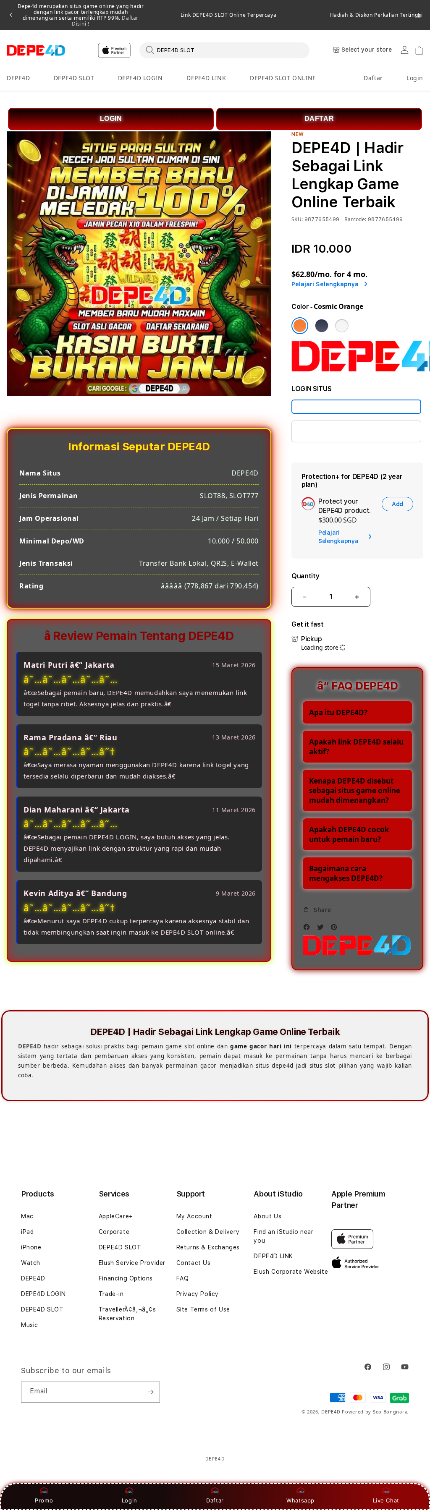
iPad (27, 1231)
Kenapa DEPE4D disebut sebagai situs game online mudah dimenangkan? (354, 790)
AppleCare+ (116, 1216)
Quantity (305, 576)
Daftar (215, 1500)
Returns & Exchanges (208, 1247)
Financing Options (126, 1278)
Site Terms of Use (203, 1309)
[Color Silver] (342, 325)
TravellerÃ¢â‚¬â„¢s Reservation (127, 1314)
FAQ (182, 1278)
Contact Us (193, 1262)
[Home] (36, 50)
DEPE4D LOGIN (140, 78)
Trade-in (111, 1294)
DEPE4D (18, 78)
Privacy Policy (197, 1294)
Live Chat (386, 1500)
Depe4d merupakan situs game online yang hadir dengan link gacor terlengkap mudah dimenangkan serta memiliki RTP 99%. (81, 15)
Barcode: (355, 219)
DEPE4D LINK (206, 78)
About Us (267, 1216)
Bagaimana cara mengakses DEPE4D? (346, 873)
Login (129, 1500)
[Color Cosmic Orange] (299, 325)
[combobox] (224, 49)
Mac (27, 1216)
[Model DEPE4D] (356, 407)
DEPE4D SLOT (74, 78)
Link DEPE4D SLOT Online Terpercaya (228, 15)
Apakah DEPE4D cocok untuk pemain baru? (349, 834)
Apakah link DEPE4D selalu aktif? (356, 746)
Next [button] (419, 15)
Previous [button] (11, 15)
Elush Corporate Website (291, 1271)
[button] (18, 78)
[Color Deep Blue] (321, 325)
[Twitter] (322, 929)
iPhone (31, 1247)
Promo (44, 1500)
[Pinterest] (336, 929)
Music (29, 1325)
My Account (194, 1216)
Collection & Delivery (208, 1231)
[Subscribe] (150, 1392)
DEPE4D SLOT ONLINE (283, 78)
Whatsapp (300, 1500)
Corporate (114, 1231)
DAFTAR (319, 118)
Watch (30, 1262)
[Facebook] (309, 929)
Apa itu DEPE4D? (338, 712)
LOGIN (111, 118)
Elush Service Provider (132, 1262)
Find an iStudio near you (283, 1236)
